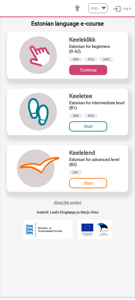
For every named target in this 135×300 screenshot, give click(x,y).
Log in (127, 8)
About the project (67, 202)
